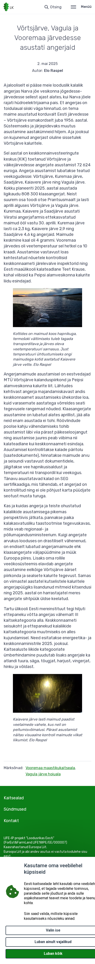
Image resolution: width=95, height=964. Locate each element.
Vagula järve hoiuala (43, 774)
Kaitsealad (14, 797)
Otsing (56, 7)
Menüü (86, 7)
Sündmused (15, 809)
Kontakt (11, 820)
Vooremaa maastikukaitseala (50, 768)
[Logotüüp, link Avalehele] (8, 7)
